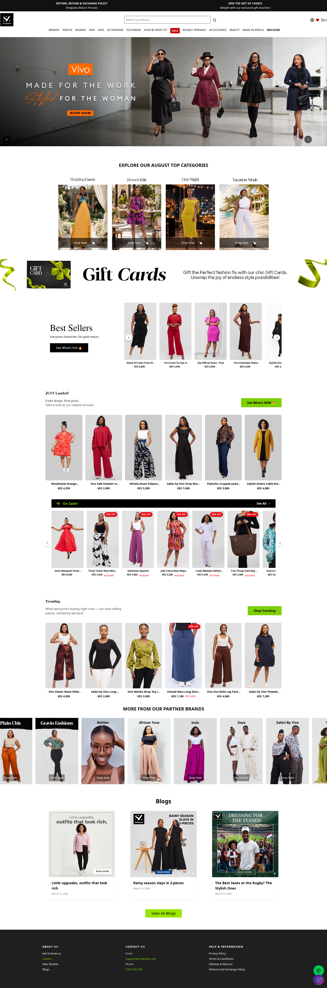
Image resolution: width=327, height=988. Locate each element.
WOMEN (80, 30)
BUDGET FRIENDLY (194, 30)
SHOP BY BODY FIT (155, 30)
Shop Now (80, 243)
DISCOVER (273, 30)
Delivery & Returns (221, 964)
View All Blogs (163, 913)
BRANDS (54, 30)
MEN (92, 30)
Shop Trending (265, 611)
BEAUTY (235, 30)
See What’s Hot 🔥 (69, 348)
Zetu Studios (50, 964)
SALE (175, 30)
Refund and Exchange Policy (227, 969)
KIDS (101, 30)
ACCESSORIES (218, 30)
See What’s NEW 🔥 (261, 403)
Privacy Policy (217, 953)
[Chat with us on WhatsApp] (318, 970)
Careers (47, 959)
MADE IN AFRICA (253, 30)
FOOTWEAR (133, 30)
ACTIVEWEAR (115, 30)
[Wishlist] (317, 20)
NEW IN (67, 30)
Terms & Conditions (221, 959)
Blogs (45, 969)
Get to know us (51, 953)
